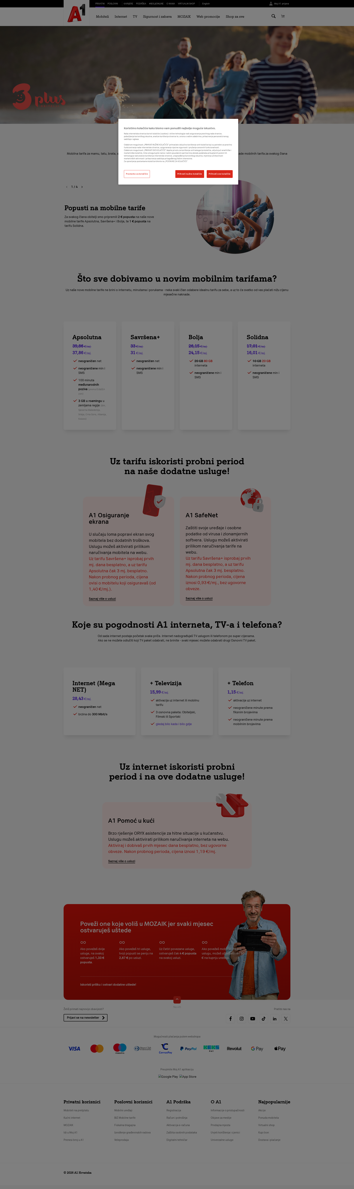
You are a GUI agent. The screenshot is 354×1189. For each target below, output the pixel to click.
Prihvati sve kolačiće (220, 174)
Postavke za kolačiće (137, 174)
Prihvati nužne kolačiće (189, 174)
